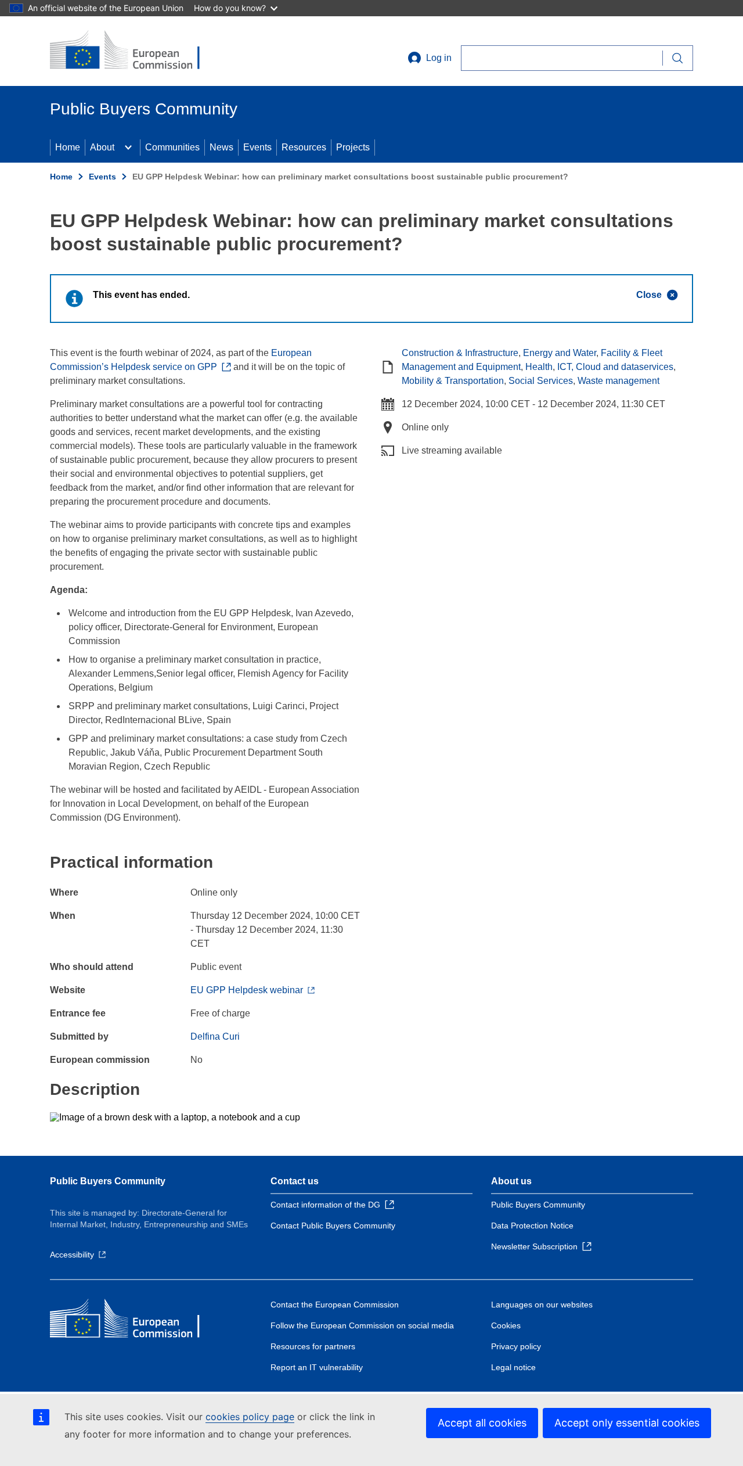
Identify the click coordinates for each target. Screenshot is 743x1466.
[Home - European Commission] (134, 51)
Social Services (540, 381)
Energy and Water (559, 353)
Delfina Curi (215, 1036)
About (102, 147)
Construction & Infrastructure (460, 353)
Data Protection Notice (532, 1225)
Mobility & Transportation (453, 381)
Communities (172, 147)
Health (539, 367)
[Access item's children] (128, 147)
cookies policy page (249, 1416)
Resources (304, 147)
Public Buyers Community (107, 1181)
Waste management (618, 381)
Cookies (506, 1325)
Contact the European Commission (334, 1304)
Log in (439, 58)
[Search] (677, 57)
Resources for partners (312, 1346)
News (221, 147)
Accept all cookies (482, 1423)
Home (67, 147)
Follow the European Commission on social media (362, 1325)
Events (257, 147)
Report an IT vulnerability (316, 1367)
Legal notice (513, 1367)
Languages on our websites (542, 1304)
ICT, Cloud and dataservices (615, 367)
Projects (353, 147)
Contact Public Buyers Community (332, 1225)
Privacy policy (516, 1346)
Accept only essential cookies (626, 1423)
